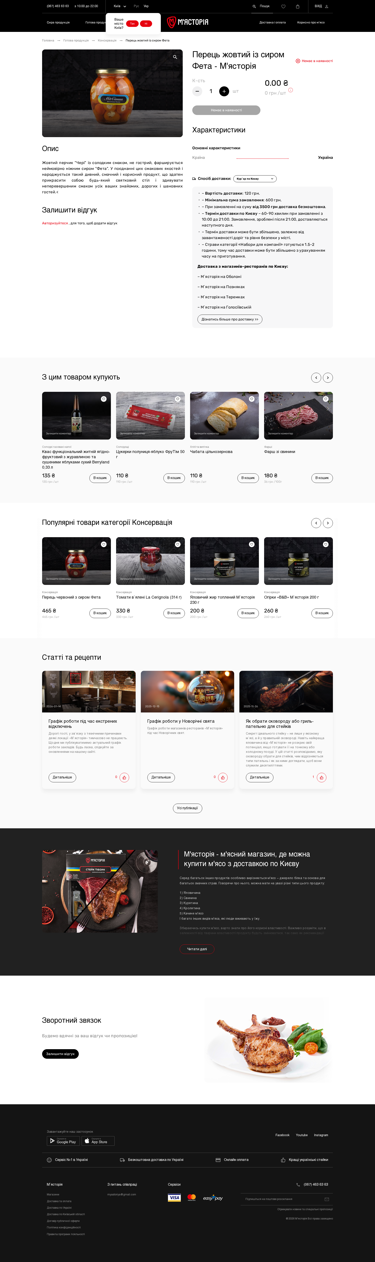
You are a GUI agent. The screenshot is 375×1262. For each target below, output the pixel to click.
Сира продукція (58, 22)
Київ (117, 6)
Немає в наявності (226, 110)
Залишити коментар (58, 433)
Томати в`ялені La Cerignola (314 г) (75, 597)
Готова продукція (98, 22)
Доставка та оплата (59, 1201)
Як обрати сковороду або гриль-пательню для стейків (280, 724)
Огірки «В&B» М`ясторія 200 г (217, 597)
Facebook (282, 1135)
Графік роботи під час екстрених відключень (83, 724)
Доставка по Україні (59, 1208)
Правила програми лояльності (66, 1234)
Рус (136, 6)
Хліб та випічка (125, 447)
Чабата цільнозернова (137, 452)
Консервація (107, 40)
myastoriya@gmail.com (121, 1194)
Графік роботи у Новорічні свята (181, 721)
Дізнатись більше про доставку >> (230, 319)
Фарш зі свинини (205, 452)
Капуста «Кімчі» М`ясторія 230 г (294, 597)
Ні (146, 23)
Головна (48, 40)
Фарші (194, 447)
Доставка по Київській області (66, 1214)
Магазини (53, 1194)
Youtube (302, 1135)
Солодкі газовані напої (278, 447)
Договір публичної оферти (63, 1221)
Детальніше (62, 777)
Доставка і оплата (273, 22)
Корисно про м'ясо (311, 22)
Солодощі (48, 447)
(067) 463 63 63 (58, 6)
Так (132, 23)
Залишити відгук (60, 1054)
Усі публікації (187, 808)
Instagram (321, 1135)
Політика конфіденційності (64, 1227)
